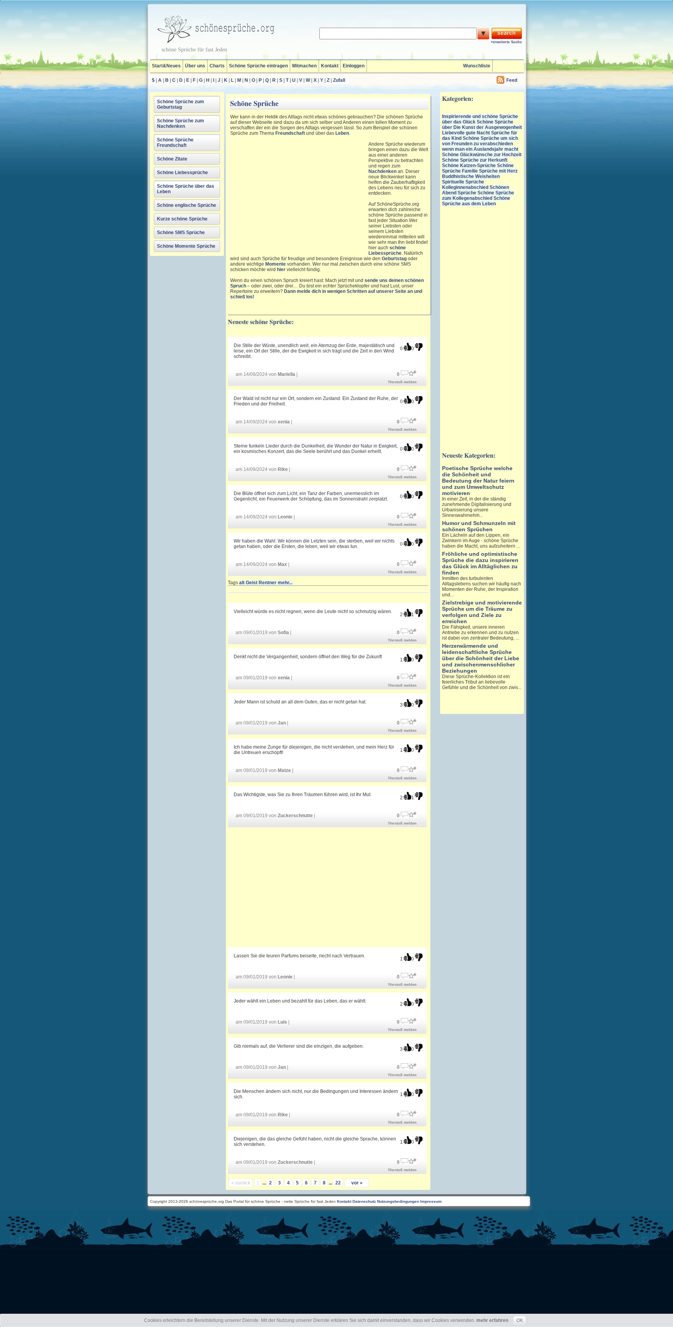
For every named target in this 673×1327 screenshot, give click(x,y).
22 (338, 1183)
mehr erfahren (492, 1320)
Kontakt (329, 66)
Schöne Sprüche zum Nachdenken (180, 123)
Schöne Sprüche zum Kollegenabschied (478, 195)
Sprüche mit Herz (498, 171)
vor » (357, 1183)
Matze (284, 770)
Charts (217, 66)
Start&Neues (166, 66)
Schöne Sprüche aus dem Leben (476, 201)
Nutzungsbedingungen (398, 1201)
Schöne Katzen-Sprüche (469, 165)
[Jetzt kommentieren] (405, 372)
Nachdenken (382, 171)
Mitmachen (304, 66)
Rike (283, 469)
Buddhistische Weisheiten (471, 176)
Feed (511, 80)
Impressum (431, 1201)
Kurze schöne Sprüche (182, 219)
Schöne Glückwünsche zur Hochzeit (481, 154)
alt (242, 582)
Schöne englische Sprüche (186, 205)
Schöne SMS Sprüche (181, 232)
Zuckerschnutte (295, 815)
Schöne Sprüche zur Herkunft (474, 160)
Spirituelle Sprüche (463, 182)
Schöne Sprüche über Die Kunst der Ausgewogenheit (482, 124)
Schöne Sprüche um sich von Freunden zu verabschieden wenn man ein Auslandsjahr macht (480, 144)
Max (282, 564)
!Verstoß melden (402, 382)
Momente (275, 264)
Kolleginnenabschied (465, 187)
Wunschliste (476, 66)
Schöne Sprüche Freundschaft (175, 142)
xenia (284, 422)
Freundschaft (290, 133)
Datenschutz (364, 1201)
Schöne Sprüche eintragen (258, 66)
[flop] (419, 347)
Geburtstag (394, 258)
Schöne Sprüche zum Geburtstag (180, 104)
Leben (342, 133)
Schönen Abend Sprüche (475, 190)
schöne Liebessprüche (387, 250)
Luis (282, 1022)
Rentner (268, 582)
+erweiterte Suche (506, 42)
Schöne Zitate (172, 159)
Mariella (286, 374)
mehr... (285, 582)
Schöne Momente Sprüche (186, 246)
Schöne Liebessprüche (182, 172)
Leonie (285, 517)
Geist (251, 582)
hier (281, 269)
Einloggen (354, 66)
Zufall (339, 80)
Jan (282, 723)
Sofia (283, 632)
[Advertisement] (298, 193)
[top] (407, 347)
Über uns (195, 66)
